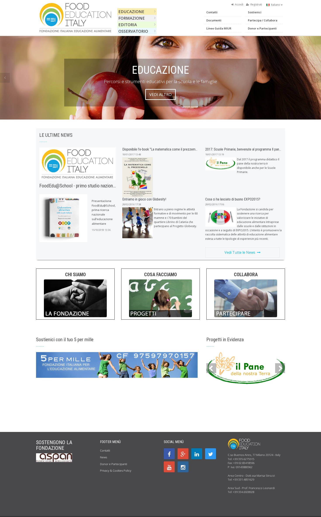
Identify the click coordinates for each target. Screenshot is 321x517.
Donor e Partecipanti (262, 28)
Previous (5, 78)
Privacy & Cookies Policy (115, 470)
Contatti (211, 12)
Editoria (128, 24)
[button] (211, 368)
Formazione (132, 18)
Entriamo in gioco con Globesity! (144, 199)
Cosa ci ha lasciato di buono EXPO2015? (232, 199)
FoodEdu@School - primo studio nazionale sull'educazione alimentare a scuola (112, 185)
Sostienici (254, 12)
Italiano (275, 5)
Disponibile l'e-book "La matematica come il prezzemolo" (161, 149)
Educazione (131, 11)
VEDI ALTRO (160, 94)
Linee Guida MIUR (218, 28)
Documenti (213, 20)
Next (316, 78)
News (103, 457)
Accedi (238, 4)
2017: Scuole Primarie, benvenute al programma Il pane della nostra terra (255, 149)
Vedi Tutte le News (240, 252)
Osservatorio (133, 31)
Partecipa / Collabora (262, 20)
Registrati (255, 4)
